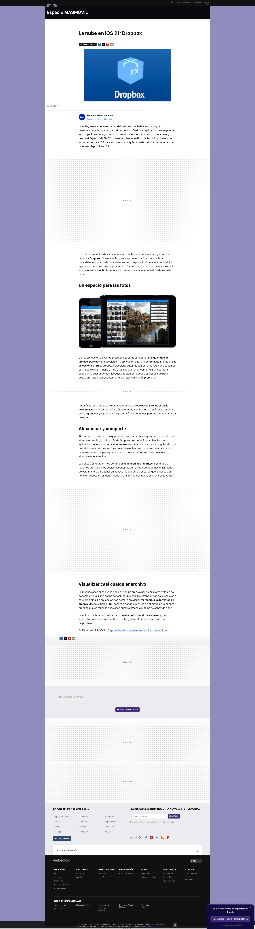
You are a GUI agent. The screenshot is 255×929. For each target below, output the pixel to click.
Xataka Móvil (59, 877)
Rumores (57, 827)
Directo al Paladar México (126, 906)
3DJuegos (80, 873)
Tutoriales (83, 816)
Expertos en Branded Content (99, 119)
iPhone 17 (83, 832)
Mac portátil (110, 816)
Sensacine (101, 873)
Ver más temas (62, 839)
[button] (99, 115)
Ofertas (82, 827)
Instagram (157, 837)
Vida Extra (80, 877)
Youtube (151, 837)
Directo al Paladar (126, 873)
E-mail (112, 44)
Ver (128, 710)
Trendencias (168, 873)
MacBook (58, 832)
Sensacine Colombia (101, 910)
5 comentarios (89, 44)
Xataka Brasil (59, 909)
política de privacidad (165, 822)
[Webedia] (61, 860)
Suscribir (174, 816)
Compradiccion (169, 881)
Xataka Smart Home (62, 884)
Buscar (196, 850)
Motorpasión (146, 873)
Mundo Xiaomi (60, 888)
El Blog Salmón (191, 873)
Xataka (56, 873)
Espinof (100, 877)
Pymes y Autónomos (189, 878)
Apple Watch (110, 821)
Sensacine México (104, 905)
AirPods (57, 821)
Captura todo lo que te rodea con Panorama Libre (137, 630)
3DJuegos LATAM (83, 905)
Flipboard (107, 44)
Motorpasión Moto (148, 877)
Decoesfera (167, 877)
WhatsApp (109, 827)
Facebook (99, 44)
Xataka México (60, 905)
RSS (162, 837)
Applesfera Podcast (62, 816)
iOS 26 (108, 832)
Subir (194, 861)
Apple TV (83, 821)
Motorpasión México (146, 906)
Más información (147, 926)
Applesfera (58, 881)
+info (207, 4)
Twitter (103, 44)
